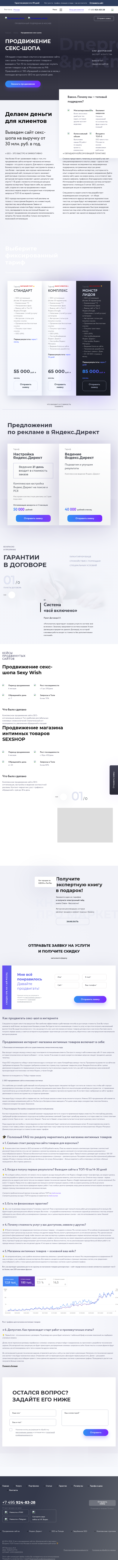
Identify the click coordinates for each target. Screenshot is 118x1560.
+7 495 (96, 10)
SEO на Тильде (58, 1531)
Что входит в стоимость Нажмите (59, 405)
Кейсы (16, 33)
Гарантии (63, 1486)
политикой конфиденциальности (26, 1001)
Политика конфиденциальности (75, 1550)
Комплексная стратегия (106, 1531)
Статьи (49, 1486)
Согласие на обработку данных (104, 1550)
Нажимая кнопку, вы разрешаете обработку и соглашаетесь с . (35, 1432)
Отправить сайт (96, 3)
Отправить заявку (104, 18)
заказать (72, 921)
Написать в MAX (16, 1512)
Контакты (13, 1490)
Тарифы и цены (96, 1486)
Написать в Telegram (17, 1519)
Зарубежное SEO (80, 1531)
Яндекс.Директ (35, 1531)
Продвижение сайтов (11, 1531)
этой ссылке (56, 1193)
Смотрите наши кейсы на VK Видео (40, 1518)
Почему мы (78, 1486)
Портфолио (33, 1486)
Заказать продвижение (23, 84)
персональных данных (32, 997)
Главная (8, 33)
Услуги (19, 1486)
